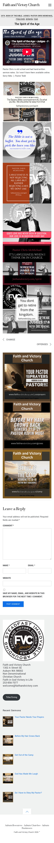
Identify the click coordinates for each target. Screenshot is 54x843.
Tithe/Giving (11, 697)
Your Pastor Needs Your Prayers (26, 398)
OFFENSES (42, 344)
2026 (26, 391)
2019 (3, 16)
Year (36, 19)
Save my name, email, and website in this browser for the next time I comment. (23, 595)
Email (31, 565)
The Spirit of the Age (27, 24)
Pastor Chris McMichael (41, 16)
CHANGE (10, 339)
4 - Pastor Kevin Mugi (15, 439)
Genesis (39, 439)
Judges (26, 16)
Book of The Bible (14, 16)
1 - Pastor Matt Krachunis (15, 391)
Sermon (29, 19)
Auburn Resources (13, 825)
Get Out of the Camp (27, 495)
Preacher (20, 19)
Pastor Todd (10, 12)
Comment (8, 525)
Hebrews (45, 391)
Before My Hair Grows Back (27, 447)
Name (6, 565)
